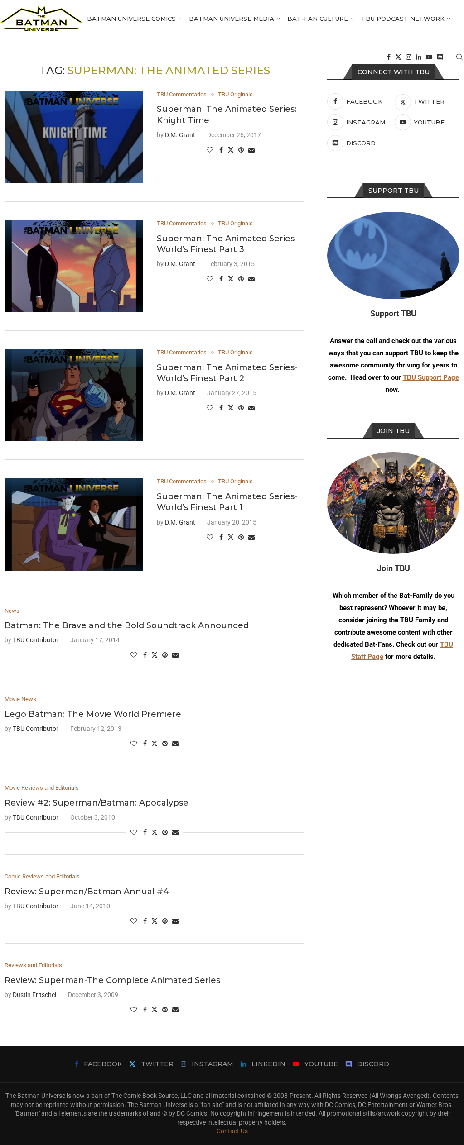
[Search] (459, 57)
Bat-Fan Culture (317, 18)
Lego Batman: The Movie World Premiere (93, 714)
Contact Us (232, 1131)
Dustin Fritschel (34, 994)
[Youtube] (429, 57)
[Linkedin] (418, 57)
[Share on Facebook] (221, 149)
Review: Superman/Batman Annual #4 (87, 892)
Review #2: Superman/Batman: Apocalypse (96, 803)
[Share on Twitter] (230, 149)
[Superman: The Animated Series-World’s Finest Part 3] (74, 266)
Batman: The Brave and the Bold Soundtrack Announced (127, 625)
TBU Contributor (35, 640)
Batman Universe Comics (131, 18)
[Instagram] (408, 57)
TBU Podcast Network (403, 18)
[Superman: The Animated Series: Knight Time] (74, 137)
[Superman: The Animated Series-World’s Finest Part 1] (74, 524)
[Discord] (440, 57)
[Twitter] (398, 57)
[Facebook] (389, 57)
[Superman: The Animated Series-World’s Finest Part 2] (74, 395)
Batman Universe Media (231, 18)
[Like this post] (210, 149)
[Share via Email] (251, 149)
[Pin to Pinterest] (241, 149)
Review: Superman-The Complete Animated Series (112, 980)
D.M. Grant (180, 134)
